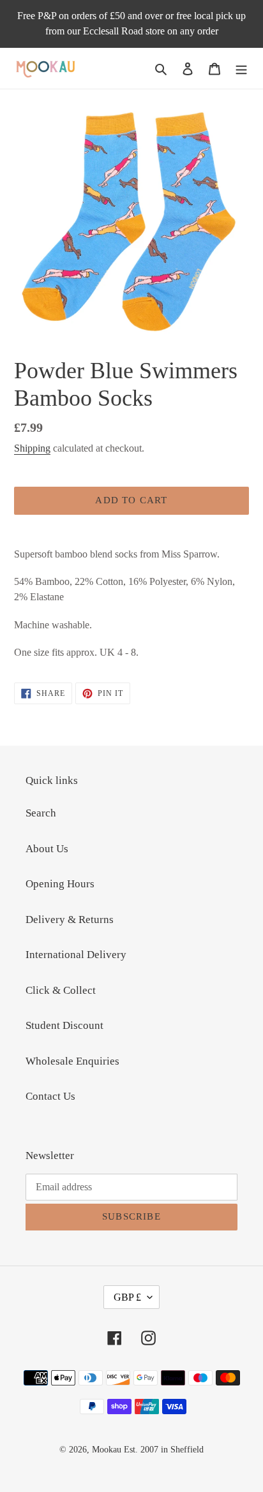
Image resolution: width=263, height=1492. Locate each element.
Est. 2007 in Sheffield (164, 1449)
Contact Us (50, 1096)
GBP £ (127, 1297)
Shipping (32, 448)
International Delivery (76, 955)
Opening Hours (60, 884)
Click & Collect (61, 990)
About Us (47, 849)
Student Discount (64, 1025)
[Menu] (241, 68)
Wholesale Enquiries (72, 1061)
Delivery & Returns (70, 919)
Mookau (106, 1449)
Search (41, 813)
